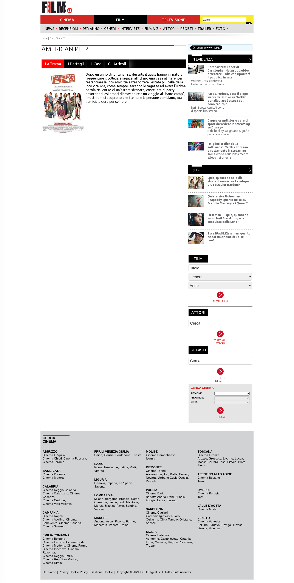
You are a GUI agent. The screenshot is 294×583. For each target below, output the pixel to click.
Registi (186, 29)
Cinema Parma (77, 545)
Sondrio (131, 505)
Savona (99, 486)
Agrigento (152, 538)
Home (45, 38)
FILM (120, 20)
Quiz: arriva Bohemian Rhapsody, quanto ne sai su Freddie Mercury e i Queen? (227, 200)
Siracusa (186, 542)
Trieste (136, 455)
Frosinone (111, 467)
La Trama (53, 64)
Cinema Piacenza (55, 549)
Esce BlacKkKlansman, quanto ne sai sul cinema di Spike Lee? (229, 237)
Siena (201, 465)
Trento (202, 481)
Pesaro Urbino (118, 525)
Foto (220, 29)
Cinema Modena (54, 545)
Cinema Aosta (207, 509)
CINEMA (67, 20)
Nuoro (175, 516)
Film (52, 38)
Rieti (133, 467)
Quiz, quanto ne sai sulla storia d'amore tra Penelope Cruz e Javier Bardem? (228, 181)
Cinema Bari (154, 493)
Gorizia (109, 455)
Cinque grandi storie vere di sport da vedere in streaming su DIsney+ (228, 124)
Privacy (64, 572)
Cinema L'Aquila (54, 455)
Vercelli (151, 481)
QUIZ (196, 170)
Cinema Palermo (157, 535)
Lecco (113, 502)
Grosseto (215, 458)
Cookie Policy (78, 572)
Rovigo (226, 525)
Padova (214, 525)
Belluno (203, 525)
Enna (149, 542)
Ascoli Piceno (115, 521)
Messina (160, 542)
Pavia (120, 505)
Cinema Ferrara (53, 542)
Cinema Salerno (54, 526)
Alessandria (154, 474)
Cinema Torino (156, 470)
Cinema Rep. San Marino (60, 559)
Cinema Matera (53, 477)
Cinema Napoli (53, 516)
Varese (99, 509)
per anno (91, 29)
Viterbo (99, 470)
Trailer (204, 29)
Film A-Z (151, 29)
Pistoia (231, 462)
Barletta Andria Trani (160, 497)
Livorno (228, 458)
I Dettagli (76, 64)
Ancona (99, 521)
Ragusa (173, 542)
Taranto (172, 500)
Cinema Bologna (54, 538)
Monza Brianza (104, 505)
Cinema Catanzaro (55, 493)
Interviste (130, 29)
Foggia (150, 500)
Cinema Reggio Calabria (59, 490)
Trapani (151, 545)
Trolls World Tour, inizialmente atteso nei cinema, (227, 155)
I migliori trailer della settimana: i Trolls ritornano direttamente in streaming (227, 147)
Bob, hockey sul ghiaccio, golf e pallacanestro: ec (228, 132)
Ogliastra (152, 519)
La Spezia (125, 483)
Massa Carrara (208, 462)
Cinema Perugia (209, 493)
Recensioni (68, 29)
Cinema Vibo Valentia (57, 503)
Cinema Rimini (52, 562)
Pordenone (122, 455)
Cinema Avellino (53, 519)
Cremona (100, 502)
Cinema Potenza (54, 474)
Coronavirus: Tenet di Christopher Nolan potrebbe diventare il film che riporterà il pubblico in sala (229, 72)
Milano (98, 498)
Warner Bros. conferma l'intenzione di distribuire (207, 82)
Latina (124, 467)
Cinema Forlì (75, 542)
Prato (241, 462)
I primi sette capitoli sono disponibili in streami (207, 109)
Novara (151, 477)
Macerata (100, 525)
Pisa (223, 462)
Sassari (151, 523)
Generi (110, 29)
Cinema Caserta (70, 523)
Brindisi (180, 497)
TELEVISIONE (173, 20)
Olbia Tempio (169, 519)
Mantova (132, 502)
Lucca (239, 458)
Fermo (130, 521)
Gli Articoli (117, 64)
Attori (169, 29)
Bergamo (111, 498)
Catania (185, 538)
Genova (99, 483)
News (49, 29)
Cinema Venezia (209, 521)
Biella (173, 474)
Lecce (161, 500)
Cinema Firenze (208, 455)
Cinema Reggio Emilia (58, 556)
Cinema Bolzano (209, 477)
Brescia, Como (129, 498)
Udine (98, 455)
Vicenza (214, 528)
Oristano (185, 519)
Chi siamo (49, 572)
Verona (202, 528)
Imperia (112, 483)
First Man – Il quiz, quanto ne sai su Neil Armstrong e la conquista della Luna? (227, 218)
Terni (201, 497)
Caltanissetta (169, 538)
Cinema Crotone (54, 500)
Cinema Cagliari (157, 512)
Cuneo (183, 474)
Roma (98, 467)
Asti (165, 474)
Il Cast (96, 64)
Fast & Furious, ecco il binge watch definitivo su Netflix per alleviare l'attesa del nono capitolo (227, 99)
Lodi (121, 502)
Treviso (238, 525)
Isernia (150, 458)
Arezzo (202, 458)
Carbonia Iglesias (158, 516)
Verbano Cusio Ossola (173, 477)
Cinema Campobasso (160, 455)
